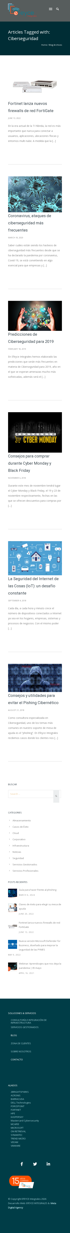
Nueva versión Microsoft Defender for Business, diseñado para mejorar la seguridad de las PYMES (39, 945)
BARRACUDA (17, 1099)
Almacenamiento (22, 820)
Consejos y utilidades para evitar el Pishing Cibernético (33, 699)
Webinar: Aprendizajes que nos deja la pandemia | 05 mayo (40, 966)
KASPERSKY (17, 1117)
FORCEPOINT (17, 1106)
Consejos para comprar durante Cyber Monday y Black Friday (29, 463)
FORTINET (16, 1109)
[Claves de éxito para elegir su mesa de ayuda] (12, 907)
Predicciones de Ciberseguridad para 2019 (31, 338)
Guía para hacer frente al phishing (37, 889)
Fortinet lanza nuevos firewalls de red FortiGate (30, 107)
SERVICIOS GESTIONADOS (25, 1027)
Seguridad (18, 858)
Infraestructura (21, 845)
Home (44, 44)
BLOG (14, 1035)
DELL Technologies (21, 1102)
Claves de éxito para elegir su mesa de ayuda (40, 906)
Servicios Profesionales (25, 870)
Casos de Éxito (21, 826)
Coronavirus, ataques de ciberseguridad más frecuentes (29, 223)
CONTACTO (17, 1059)
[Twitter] (35, 1164)
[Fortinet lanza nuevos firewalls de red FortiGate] (12, 926)
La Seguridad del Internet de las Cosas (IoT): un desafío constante (33, 586)
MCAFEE (15, 1124)
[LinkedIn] (48, 1164)
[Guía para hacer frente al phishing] (12, 893)
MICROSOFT (17, 1127)
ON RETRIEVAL (18, 1131)
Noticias (17, 851)
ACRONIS (15, 1095)
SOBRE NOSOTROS (21, 1051)
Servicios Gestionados (25, 864)
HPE (13, 1113)
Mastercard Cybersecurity (25, 1120)
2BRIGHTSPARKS (20, 1091)
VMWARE (15, 1145)
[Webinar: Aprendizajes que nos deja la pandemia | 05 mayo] (12, 967)
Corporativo (19, 839)
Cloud (16, 833)
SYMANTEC (16, 1135)
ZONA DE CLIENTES (21, 1043)
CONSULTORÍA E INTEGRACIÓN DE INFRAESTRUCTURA (29, 1021)
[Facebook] (22, 1164)
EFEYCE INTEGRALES (36, 1203)
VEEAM (14, 1142)
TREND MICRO (18, 1138)
